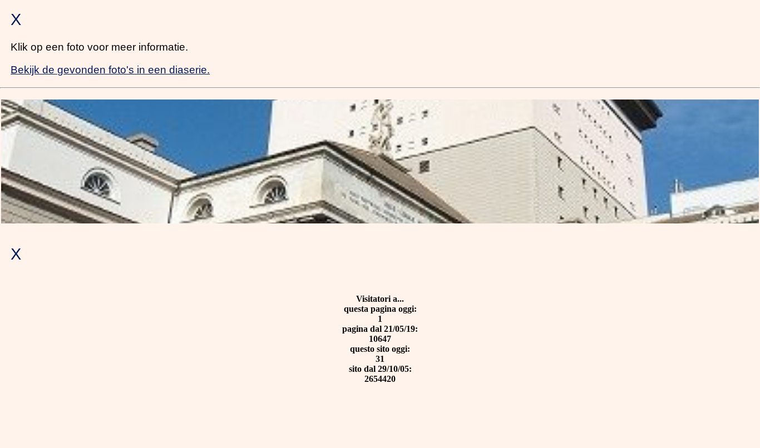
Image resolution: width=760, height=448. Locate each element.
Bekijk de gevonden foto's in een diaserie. (110, 70)
